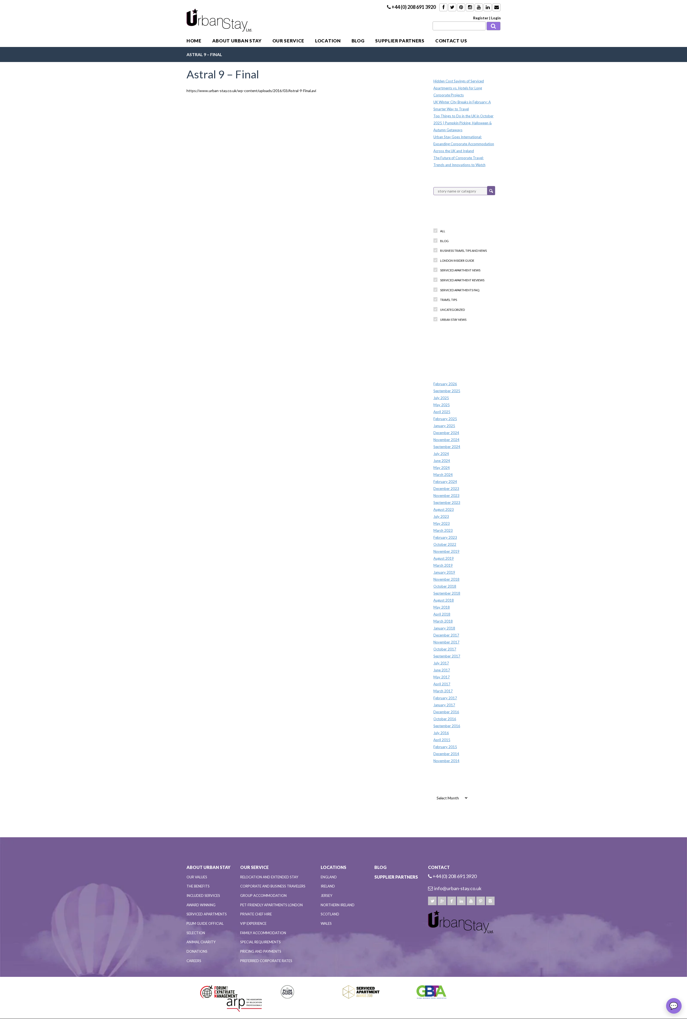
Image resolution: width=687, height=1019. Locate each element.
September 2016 (446, 726)
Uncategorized (452, 309)
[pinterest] (480, 901)
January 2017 (444, 705)
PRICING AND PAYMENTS (260, 951)
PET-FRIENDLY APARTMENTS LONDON (271, 905)
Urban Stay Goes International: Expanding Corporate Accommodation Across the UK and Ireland (463, 144)
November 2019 (446, 551)
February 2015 (445, 747)
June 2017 (441, 670)
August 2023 (443, 509)
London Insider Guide (457, 260)
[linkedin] (461, 901)
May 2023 (441, 523)
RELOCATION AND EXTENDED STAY (269, 877)
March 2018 (443, 621)
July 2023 (441, 516)
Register (480, 18)
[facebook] (451, 901)
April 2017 (441, 684)
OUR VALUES (197, 877)
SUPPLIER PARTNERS (400, 40)
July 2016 (441, 733)
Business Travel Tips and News (463, 250)
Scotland (330, 914)
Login (496, 18)
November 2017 (446, 642)
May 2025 (441, 405)
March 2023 (443, 530)
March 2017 (443, 691)
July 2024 (441, 454)
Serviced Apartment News (460, 270)
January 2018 (444, 628)
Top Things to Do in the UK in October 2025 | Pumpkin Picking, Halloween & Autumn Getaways (463, 123)
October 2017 (444, 649)
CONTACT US (451, 40)
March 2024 (443, 474)
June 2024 (441, 460)
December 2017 (446, 635)
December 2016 (446, 712)
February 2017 (445, 698)
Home (194, 40)
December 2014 (446, 754)
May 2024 (441, 467)
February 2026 (445, 384)
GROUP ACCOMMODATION (263, 895)
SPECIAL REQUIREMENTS (260, 942)
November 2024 (446, 440)
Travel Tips (448, 299)
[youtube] (471, 901)
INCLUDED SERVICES (203, 895)
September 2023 (446, 502)
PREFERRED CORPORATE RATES (266, 961)
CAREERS (194, 961)
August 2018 (443, 600)
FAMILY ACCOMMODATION (263, 933)
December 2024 (446, 433)
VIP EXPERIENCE (253, 923)
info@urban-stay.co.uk (457, 888)
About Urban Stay (237, 40)
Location (328, 40)
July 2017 (441, 663)
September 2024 (446, 447)
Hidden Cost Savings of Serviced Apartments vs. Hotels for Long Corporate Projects (458, 88)
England (329, 877)
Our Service (288, 40)
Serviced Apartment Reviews (462, 280)
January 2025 (444, 426)
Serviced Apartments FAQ (459, 290)
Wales (326, 923)
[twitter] (432, 901)
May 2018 (441, 607)
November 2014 (446, 761)
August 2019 (443, 558)
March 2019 (443, 565)
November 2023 (446, 495)
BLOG (358, 40)
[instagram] (490, 901)
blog (444, 241)
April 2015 (441, 740)
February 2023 (445, 537)
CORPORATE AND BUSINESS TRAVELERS (272, 886)
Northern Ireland (338, 905)
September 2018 (446, 593)
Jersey (326, 895)
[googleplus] (442, 901)
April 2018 (441, 614)
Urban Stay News (453, 319)
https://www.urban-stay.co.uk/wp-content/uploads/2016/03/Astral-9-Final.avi (251, 90)
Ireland (328, 886)
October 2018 (444, 586)
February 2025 (445, 419)
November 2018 (446, 579)
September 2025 (446, 391)
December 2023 (446, 488)
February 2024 (445, 481)
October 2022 (444, 544)
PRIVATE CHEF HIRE (256, 914)
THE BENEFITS (198, 886)
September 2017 (446, 656)
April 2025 (441, 412)
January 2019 (444, 572)
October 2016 (444, 719)
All (442, 231)
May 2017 (441, 677)
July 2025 (441, 398)
